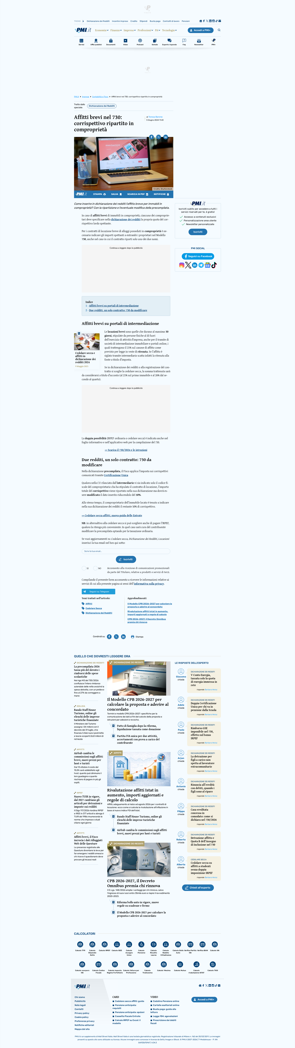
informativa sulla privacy (149, 584)
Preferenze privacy (84, 1021)
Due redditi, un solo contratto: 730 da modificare (118, 310)
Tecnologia (168, 30)
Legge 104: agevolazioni (165, 1016)
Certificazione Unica (116, 475)
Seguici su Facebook (200, 256)
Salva (115, 194)
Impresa (129, 30)
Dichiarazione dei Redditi (98, 21)
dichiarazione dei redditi (125, 219)
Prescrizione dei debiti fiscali (163, 1022)
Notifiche (160, 194)
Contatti (79, 1009)
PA (156, 30)
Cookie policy (81, 1017)
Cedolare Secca (94, 608)
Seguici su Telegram (99, 591)
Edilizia (81, 706)
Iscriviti (197, 231)
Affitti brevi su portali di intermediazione (114, 306)
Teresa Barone (155, 117)
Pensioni (186, 21)
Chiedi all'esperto (200, 887)
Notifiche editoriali (84, 1025)
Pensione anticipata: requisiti (124, 1007)
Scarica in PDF (136, 194)
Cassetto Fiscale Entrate (127, 1016)
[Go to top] (255, 1037)
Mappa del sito (82, 1029)
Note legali (80, 1005)
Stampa (97, 194)
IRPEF (80, 793)
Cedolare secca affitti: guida (129, 1001)
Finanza (115, 30)
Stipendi (143, 21)
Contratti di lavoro (171, 21)
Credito (133, 21)
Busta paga (155, 21)
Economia (100, 30)
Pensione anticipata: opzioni (129, 1012)
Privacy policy (82, 1013)
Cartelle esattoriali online (166, 1005)
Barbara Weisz (211, 690)
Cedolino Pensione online (166, 1001)
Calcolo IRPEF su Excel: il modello (126, 1022)
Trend (77, 21)
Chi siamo (80, 997)
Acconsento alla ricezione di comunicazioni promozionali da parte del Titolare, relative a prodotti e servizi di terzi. (138, 570)
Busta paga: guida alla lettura (163, 1011)
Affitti (89, 603)
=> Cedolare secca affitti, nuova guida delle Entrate (112, 515)
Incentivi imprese (120, 21)
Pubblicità (80, 1001)
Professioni (144, 30)
